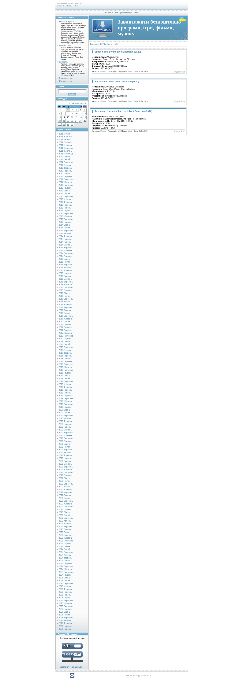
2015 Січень (64, 259)
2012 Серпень (65, 176)
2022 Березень (66, 484)
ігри (61, 62)
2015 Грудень (65, 290)
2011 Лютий (64, 134)
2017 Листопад (66, 336)
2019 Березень (66, 381)
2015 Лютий (64, 262)
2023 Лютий (64, 515)
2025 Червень (65, 592)
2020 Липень (65, 427)
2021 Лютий (64, 447)
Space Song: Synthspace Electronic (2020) (118, 51)
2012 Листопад (66, 185)
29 (68, 124)
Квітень (110, 44)
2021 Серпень (65, 464)
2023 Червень (65, 526)
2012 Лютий (64, 159)
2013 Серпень (65, 210)
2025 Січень (64, 578)
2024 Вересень (66, 566)
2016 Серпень (65, 313)
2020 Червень (65, 424)
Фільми (62, 45)
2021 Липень (65, 461)
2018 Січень (64, 341)
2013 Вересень (66, 213)
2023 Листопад (66, 541)
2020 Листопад (66, 438)
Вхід (136, 13)
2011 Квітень (65, 139)
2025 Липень (65, 595)
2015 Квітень (65, 267)
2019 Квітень (65, 384)
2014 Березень (66, 230)
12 (85, 114)
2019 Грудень (65, 407)
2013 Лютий (64, 193)
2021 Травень (65, 455)
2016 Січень (64, 293)
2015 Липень (65, 276)
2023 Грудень (65, 543)
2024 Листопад (66, 572)
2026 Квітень (65, 620)
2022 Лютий (64, 481)
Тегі (116, 13)
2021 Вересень (66, 467)
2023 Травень (65, 523)
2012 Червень (65, 171)
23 (72, 121)
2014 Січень (64, 225)
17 (76, 117)
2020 (102, 44)
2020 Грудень (65, 441)
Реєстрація (126, 13)
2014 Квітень (65, 233)
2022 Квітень (65, 486)
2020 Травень (65, 421)
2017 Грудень (65, 339)
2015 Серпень (65, 279)
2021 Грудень (65, 475)
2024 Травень (65, 558)
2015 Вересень (66, 282)
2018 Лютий (64, 344)
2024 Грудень (65, 575)
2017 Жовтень (65, 333)
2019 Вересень (66, 398)
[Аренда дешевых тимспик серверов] (72, 663)
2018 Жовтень (65, 367)
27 (59, 124)
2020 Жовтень (65, 435)
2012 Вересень (66, 179)
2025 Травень (65, 589)
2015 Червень (65, 273)
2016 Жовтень (65, 319)
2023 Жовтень (65, 538)
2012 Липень (65, 173)
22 (68, 121)
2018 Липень (65, 358)
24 (76, 121)
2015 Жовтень (65, 284)
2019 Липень (65, 393)
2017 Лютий (64, 321)
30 (72, 124)
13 (59, 117)
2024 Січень (64, 546)
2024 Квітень (65, 555)
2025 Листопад (66, 606)
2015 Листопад (66, 287)
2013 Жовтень (65, 216)
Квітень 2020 (78, 103)
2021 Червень (65, 458)
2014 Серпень (65, 245)
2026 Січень (64, 612)
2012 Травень (65, 168)
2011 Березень (66, 136)
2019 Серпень (65, 395)
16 (72, 117)
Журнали (63, 78)
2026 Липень (65, 629)
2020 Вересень (66, 432)
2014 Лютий (64, 228)
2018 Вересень (66, 364)
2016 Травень (65, 304)
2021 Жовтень (65, 469)
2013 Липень (65, 208)
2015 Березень (66, 265)
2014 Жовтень (65, 250)
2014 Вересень (66, 247)
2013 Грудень (65, 222)
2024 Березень (66, 552)
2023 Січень (64, 512)
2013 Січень (64, 191)
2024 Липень (65, 560)
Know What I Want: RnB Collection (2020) (117, 81)
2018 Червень (65, 356)
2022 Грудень (65, 509)
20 (59, 121)
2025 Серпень (65, 597)
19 (85, 117)
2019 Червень (65, 390)
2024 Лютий (64, 549)
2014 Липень (65, 242)
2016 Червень (65, 307)
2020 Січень (64, 410)
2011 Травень (65, 142)
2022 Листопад (66, 506)
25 (80, 121)
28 (64, 124)
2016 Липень (65, 310)
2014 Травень (65, 236)
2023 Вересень (66, 535)
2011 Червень (65, 145)
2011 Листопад (66, 154)
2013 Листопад (66, 219)
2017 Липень (65, 324)
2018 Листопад (66, 370)
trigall (130, 71)
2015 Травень (65, 270)
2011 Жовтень (65, 151)
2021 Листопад (66, 472)
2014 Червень (65, 239)
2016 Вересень (66, 316)
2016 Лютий (64, 296)
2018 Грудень (65, 373)
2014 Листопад (66, 253)
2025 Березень (66, 583)
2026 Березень (66, 617)
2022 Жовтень (65, 504)
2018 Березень (66, 347)
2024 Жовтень (65, 569)
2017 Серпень (65, 327)
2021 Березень (66, 449)
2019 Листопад (66, 404)
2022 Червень (65, 492)
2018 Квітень (65, 350)
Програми (64, 21)
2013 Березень (66, 196)
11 (80, 114)
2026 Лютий (64, 615)
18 (80, 117)
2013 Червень (65, 205)
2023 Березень (66, 518)
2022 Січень (64, 478)
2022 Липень (65, 495)
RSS (76, 6)
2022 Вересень (66, 501)
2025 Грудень (65, 609)
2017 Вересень (66, 330)
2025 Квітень (65, 586)
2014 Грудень (65, 256)
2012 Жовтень (65, 182)
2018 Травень (65, 353)
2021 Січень (64, 444)
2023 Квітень (65, 521)
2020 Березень (66, 415)
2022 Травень (65, 489)
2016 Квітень (65, 302)
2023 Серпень (65, 532)
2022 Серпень (65, 498)
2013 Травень (65, 202)
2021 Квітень (65, 452)
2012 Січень (64, 156)
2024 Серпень (65, 563)
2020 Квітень (65, 418)
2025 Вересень (66, 600)
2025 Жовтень (65, 603)
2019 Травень (65, 387)
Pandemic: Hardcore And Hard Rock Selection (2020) (123, 111)
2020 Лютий (64, 412)
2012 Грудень (65, 188)
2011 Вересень (66, 148)
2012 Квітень (65, 165)
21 (64, 121)
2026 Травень (65, 623)
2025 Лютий (64, 580)
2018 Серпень (65, 361)
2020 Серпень (65, 430)
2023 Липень (65, 529)
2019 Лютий (64, 378)
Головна (109, 13)
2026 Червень (65, 626)
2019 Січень (64, 376)
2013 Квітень (65, 199)
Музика (62, 81)
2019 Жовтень (65, 401)
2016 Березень (66, 299)
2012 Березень (66, 162)
